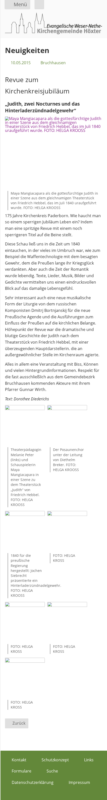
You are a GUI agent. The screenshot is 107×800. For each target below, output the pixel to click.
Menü (20, 4)
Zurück (18, 723)
